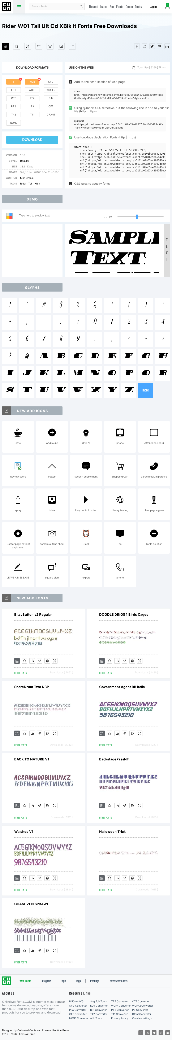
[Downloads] (32, 661)
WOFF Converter (121, 1005)
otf (13, 98)
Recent (93, 7)
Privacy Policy (119, 1018)
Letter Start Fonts (118, 981)
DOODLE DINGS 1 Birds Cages (123, 614)
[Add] (5, 46)
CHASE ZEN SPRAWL (31, 904)
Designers (46, 981)
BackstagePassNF (114, 759)
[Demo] (27, 46)
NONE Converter (79, 1018)
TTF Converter (119, 1001)
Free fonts (7, 7)
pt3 (13, 106)
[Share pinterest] (159, 46)
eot (13, 90)
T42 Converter (98, 1014)
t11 (32, 114)
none (13, 122)
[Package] (50, 46)
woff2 (51, 90)
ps (32, 106)
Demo (129, 7)
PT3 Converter (120, 1009)
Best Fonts (117, 7)
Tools (138, 7)
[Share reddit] (144, 46)
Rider (23, 183)
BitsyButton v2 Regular (33, 614)
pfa (32, 98)
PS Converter (140, 1009)
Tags (78, 981)
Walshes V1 (23, 831)
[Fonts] (72, 46)
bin (51, 98)
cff (50, 106)
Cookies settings (142, 1018)
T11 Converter (119, 1014)
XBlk (37, 183)
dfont (51, 114)
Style (63, 981)
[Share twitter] (152, 46)
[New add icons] (6, 410)
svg (50, 81)
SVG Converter (78, 1005)
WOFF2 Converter (142, 1005)
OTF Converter (141, 1001)
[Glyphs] (38, 46)
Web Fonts (25, 981)
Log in (153, 7)
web (32, 81)
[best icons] (6, 598)
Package (94, 981)
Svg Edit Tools (98, 1001)
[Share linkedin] (167, 46)
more (145, 390)
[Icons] (61, 46)
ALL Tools (96, 1018)
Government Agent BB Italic (122, 687)
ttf (13, 81)
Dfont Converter (141, 1014)
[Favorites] (16, 46)
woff (32, 90)
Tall (30, 183)
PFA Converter (77, 1009)
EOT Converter (99, 1005)
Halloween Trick (112, 831)
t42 (13, 114)
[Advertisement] (33, 250)
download (32, 140)
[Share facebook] (137, 46)
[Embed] (47, 661)
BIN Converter (98, 1009)
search (81, 6)
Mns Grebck (27, 177)
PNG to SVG (76, 1001)
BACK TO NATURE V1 (31, 759)
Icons (104, 7)
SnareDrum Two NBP (31, 687)
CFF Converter (77, 1014)
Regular (24, 160)
